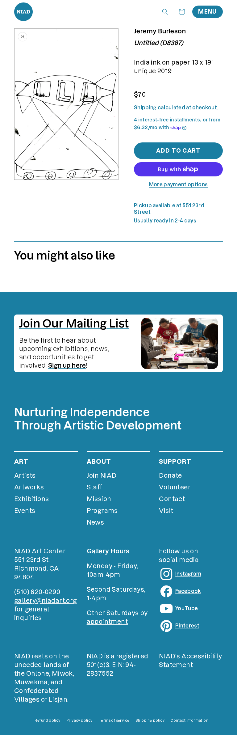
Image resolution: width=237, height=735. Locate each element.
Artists (25, 475)
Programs (102, 510)
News (95, 522)
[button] (165, 12)
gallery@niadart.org (45, 600)
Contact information (189, 720)
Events (24, 510)
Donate (170, 475)
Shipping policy (149, 720)
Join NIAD (102, 475)
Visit (166, 510)
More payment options (178, 184)
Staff (94, 487)
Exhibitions (31, 499)
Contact (172, 499)
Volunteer (175, 487)
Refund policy (47, 720)
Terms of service (113, 720)
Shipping (145, 107)
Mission (99, 499)
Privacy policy (79, 720)
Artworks (29, 487)
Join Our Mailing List (74, 323)
